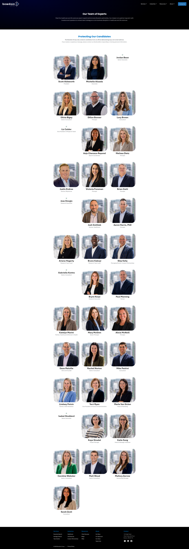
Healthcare (70, 534)
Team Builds (57, 538)
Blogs (83, 536)
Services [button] (143, 4)
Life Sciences (71, 536)
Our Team (98, 538)
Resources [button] (163, 4)
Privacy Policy (71, 546)
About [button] (171, 4)
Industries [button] (152, 4)
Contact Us (182, 4)
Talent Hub (98, 541)
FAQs (83, 538)
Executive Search (58, 534)
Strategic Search (58, 536)
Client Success (85, 534)
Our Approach (99, 536)
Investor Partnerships (73, 538)
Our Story (98, 534)
